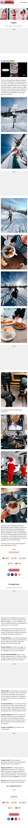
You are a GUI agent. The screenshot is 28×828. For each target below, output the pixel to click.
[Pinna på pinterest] (15, 574)
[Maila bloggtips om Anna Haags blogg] (19, 574)
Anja (2, 623)
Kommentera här (14, 570)
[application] (14, 69)
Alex (12, 621)
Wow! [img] (15, 558)
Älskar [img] (7, 558)
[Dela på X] (12, 574)
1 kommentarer (14, 814)
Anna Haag (8, 587)
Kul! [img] (11, 563)
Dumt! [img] (19, 563)
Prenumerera (23, 2)
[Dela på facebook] (8, 574)
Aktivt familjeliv (8, 26)
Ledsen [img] (23, 558)
